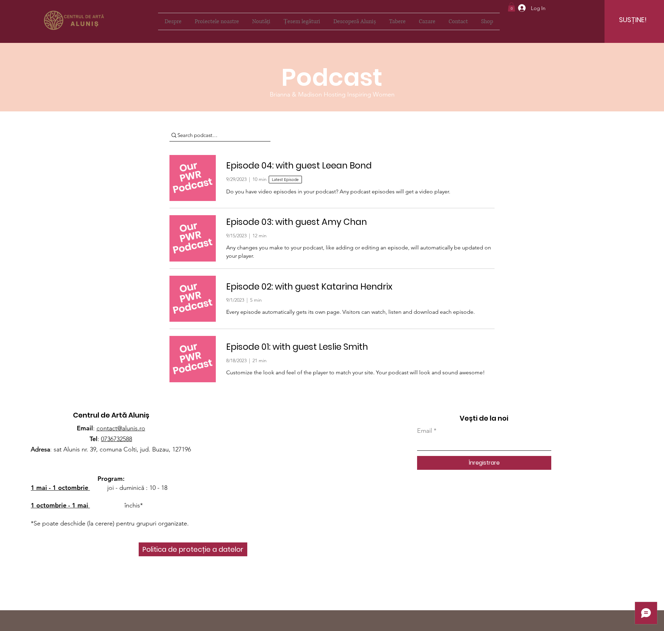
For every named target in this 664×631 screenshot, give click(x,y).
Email (424, 431)
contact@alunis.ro (120, 428)
